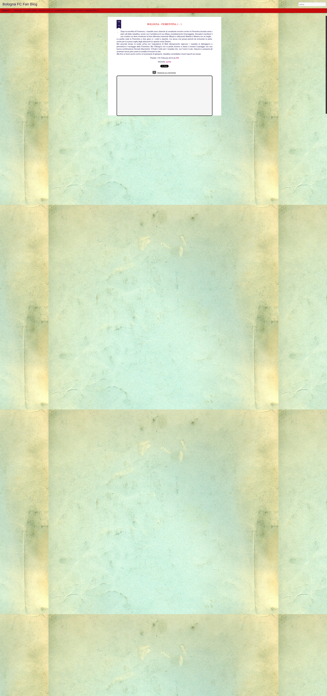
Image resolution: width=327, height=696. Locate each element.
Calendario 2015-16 (92, 10)
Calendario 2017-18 (61, 10)
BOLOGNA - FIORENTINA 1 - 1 (164, 24)
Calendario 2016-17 (76, 10)
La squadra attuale (30, 10)
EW (177, 58)
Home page (18, 10)
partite (168, 61)
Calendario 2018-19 (46, 10)
